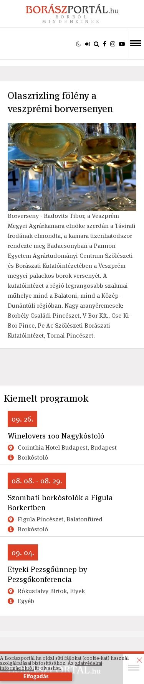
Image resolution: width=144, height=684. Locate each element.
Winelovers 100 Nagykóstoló (56, 436)
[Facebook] (104, 43)
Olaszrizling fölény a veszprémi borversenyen (60, 102)
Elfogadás (35, 677)
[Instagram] (112, 43)
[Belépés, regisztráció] (87, 43)
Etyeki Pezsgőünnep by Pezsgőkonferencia (47, 574)
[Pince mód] (78, 43)
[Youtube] (122, 43)
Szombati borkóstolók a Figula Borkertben (60, 503)
